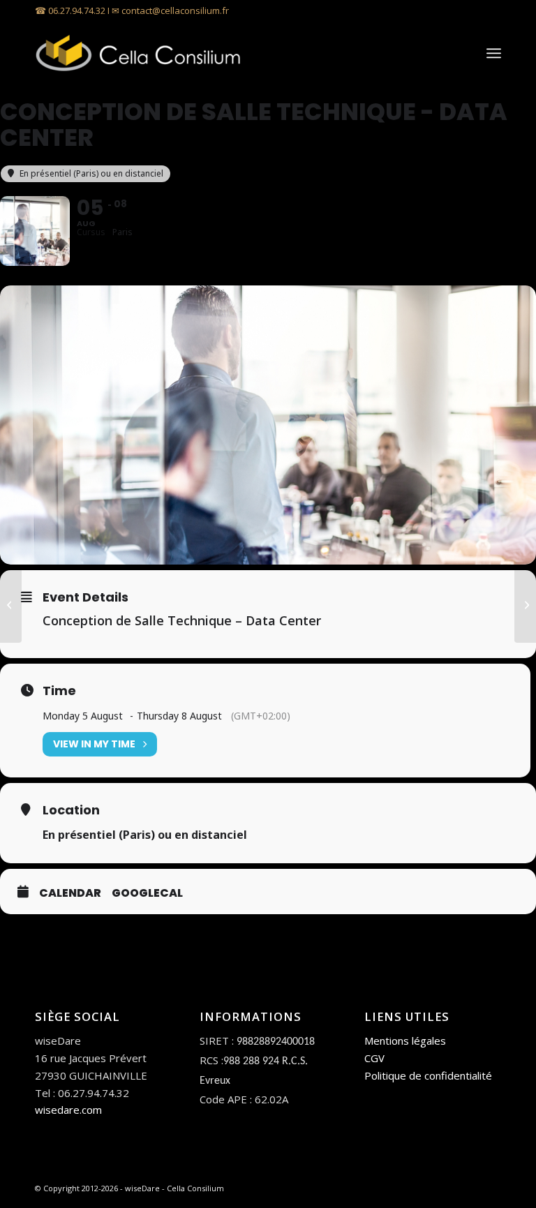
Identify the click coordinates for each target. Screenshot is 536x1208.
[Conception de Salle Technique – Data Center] (11, 604)
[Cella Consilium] (139, 53)
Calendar (70, 893)
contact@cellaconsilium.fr (175, 10)
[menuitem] (493, 53)
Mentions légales (405, 1040)
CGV (374, 1058)
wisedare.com (68, 1110)
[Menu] (493, 53)
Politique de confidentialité (428, 1075)
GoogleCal (147, 893)
